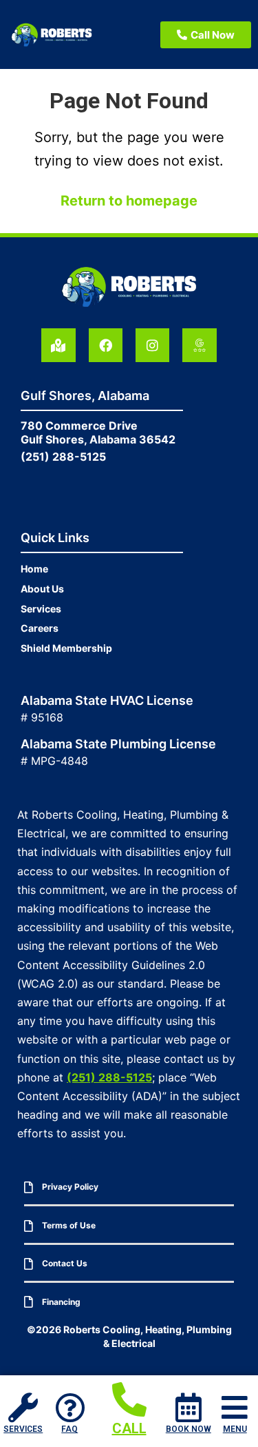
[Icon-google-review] (199, 345)
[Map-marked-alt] (58, 345)
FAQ (69, 1429)
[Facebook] (105, 345)
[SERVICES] (23, 1407)
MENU (235, 1429)
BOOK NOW (188, 1429)
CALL (129, 1428)
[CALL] (129, 1399)
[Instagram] (152, 345)
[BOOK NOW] (188, 1407)
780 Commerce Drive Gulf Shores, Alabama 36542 (98, 432)
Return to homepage (129, 200)
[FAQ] (70, 1407)
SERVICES (23, 1429)
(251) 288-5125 (63, 456)
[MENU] (235, 1407)
